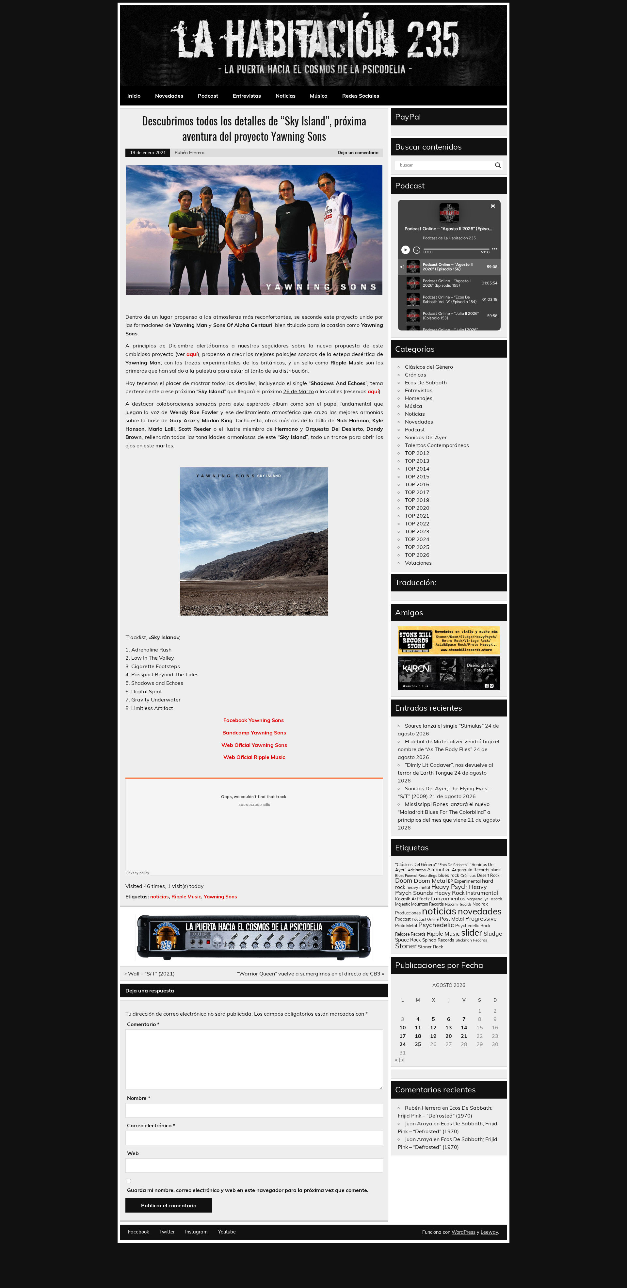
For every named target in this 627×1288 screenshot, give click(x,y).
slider (471, 932)
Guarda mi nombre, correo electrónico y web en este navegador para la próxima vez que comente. (247, 1190)
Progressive (481, 918)
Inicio (133, 95)
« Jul (400, 1059)
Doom (403, 880)
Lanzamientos (448, 898)
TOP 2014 (417, 468)
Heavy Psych (449, 887)
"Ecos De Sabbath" (453, 864)
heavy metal (418, 887)
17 (402, 1036)
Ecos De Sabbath (426, 382)
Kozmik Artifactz (412, 898)
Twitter (167, 1232)
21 (464, 1036)
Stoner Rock (430, 946)
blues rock (448, 875)
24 (402, 1044)
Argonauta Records (470, 869)
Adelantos (417, 870)
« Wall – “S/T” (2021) (149, 973)
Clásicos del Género (429, 366)
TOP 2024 (417, 539)
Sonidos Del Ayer (426, 437)
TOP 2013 (417, 461)
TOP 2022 (417, 523)
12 (433, 1027)
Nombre (138, 1098)
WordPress (463, 1232)
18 (418, 1036)
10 (402, 1027)
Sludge (493, 933)
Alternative (439, 870)
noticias (159, 897)
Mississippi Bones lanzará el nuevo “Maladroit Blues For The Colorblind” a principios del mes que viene (444, 812)
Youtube (227, 1232)
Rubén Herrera (189, 152)
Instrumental (482, 892)
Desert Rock (488, 875)
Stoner (406, 945)
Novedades (169, 95)
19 (433, 1036)
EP (450, 881)
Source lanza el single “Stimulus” (444, 725)
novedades (480, 911)
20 (448, 1036)
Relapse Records (410, 934)
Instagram (196, 1232)
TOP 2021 (417, 515)
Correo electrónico (151, 1125)
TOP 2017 (417, 492)
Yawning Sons (220, 897)
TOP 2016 (417, 484)
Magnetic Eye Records (484, 899)
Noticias (286, 95)
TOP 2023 (417, 531)
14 (464, 1027)
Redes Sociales (360, 95)
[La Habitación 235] (254, 958)
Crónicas (415, 374)
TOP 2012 (417, 453)
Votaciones (418, 562)
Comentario (143, 1024)
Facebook (138, 1232)
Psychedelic (436, 925)
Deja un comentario (358, 152)
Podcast (208, 95)
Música (319, 95)
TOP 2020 (417, 508)
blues (495, 869)
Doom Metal (430, 880)
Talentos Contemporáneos (437, 445)
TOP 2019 (417, 500)
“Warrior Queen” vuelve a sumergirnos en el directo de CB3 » (310, 973)
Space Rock (408, 940)
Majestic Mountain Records (419, 904)
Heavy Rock (449, 892)
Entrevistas (247, 95)
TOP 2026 (417, 555)
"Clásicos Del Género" (416, 864)
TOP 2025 (417, 547)
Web (133, 1153)
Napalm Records (458, 904)
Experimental (467, 881)
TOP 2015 (417, 476)
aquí (192, 354)
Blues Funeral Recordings (416, 875)
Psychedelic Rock (472, 925)
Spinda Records (438, 939)
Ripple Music (186, 897)
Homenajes (418, 398)
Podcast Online (425, 919)
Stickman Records (471, 940)
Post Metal (452, 919)
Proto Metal (406, 925)
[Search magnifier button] (498, 165)
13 (448, 1027)
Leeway (489, 1232)
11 (418, 1027)
